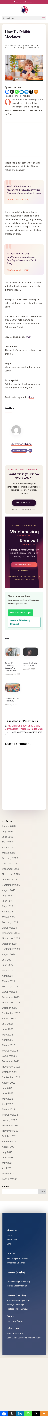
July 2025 (7, 895)
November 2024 (11, 938)
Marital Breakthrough (17, 1286)
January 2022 (9, 1120)
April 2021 (7, 1168)
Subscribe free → (24, 503)
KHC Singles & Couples (17, 1258)
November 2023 (11, 1002)
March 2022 (8, 1109)
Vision (9, 1235)
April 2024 (7, 975)
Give (9, 1244)
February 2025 (10, 922)
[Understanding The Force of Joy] (12, 687)
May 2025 (7, 906)
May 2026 (7, 842)
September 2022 (11, 1077)
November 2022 (11, 1066)
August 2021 (8, 1146)
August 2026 (9, 826)
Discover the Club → (24, 564)
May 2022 (7, 1098)
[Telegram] (26, 92)
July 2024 (7, 959)
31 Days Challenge (15, 1304)
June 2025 (7, 901)
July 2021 (7, 1152)
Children (17, 48)
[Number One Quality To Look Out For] (30, 652)
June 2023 (7, 1029)
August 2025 (9, 890)
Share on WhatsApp (20, 612)
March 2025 (8, 917)
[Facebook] (7, 92)
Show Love (12, 1239)
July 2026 (7, 831)
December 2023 (11, 997)
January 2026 (9, 863)
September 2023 (11, 1013)
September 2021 (10, 1141)
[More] (36, 92)
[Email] (30, 451)
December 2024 (11, 933)
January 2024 (9, 991)
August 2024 (9, 954)
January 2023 (9, 1056)
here (31, 397)
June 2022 (7, 1093)
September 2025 (11, 885)
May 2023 (7, 1034)
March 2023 (8, 1045)
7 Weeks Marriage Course (19, 1300)
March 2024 (8, 981)
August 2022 (9, 1082)
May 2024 (7, 970)
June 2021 (7, 1157)
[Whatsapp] (17, 92)
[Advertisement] (24, 140)
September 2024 (11, 949)
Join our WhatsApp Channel (20, 622)
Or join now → (24, 571)
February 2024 (10, 986)
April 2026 (7, 847)
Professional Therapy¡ (17, 1309)
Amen (28, 337)
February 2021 (9, 1179)
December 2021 (10, 1125)
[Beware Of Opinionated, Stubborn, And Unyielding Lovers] (12, 652)
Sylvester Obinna (18, 45)
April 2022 (7, 1104)
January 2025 (9, 927)
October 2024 (9, 943)
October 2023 (9, 1008)
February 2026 (10, 858)
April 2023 (7, 1040)
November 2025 (11, 874)
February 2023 (10, 1050)
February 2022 (10, 1114)
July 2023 (7, 1024)
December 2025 (10, 869)
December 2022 (10, 1061)
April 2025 (7, 911)
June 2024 (8, 965)
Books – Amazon (15, 1333)
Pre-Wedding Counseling (18, 1281)
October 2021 (9, 1136)
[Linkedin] (21, 92)
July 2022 (7, 1088)
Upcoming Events (15, 1321)
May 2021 (7, 1162)
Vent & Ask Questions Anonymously (23, 1337)
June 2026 (7, 837)
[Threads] (31, 92)
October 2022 (9, 1072)
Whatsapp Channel (16, 1263)
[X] (12, 92)
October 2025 (9, 879)
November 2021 (10, 1130)
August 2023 (9, 1018)
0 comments (32, 48)
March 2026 (8, 853)
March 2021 (8, 1173)
